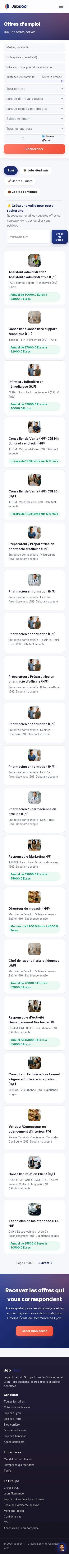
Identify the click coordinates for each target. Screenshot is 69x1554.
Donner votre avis (15, 1430)
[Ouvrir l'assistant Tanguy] (62, 1546)
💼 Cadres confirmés (22, 192)
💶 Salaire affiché (47, 138)
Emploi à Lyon (12, 1413)
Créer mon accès (34, 1331)
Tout (10, 170)
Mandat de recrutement (18, 1459)
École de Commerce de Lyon (21, 1505)
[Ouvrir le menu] (61, 6)
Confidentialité (12, 1516)
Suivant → (46, 1263)
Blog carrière (12, 1424)
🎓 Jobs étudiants (35, 170)
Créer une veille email (17, 1407)
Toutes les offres (14, 1401)
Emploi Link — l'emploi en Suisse (24, 1499)
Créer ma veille (59, 236)
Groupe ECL (11, 1487)
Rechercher (34, 149)
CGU (7, 1522)
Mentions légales (14, 1510)
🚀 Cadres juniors (19, 181)
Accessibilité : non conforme (21, 1528)
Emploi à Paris (12, 1418)
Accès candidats (14, 1441)
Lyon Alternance (14, 1493)
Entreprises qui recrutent (19, 1464)
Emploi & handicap (15, 1436)
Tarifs (7, 1470)
